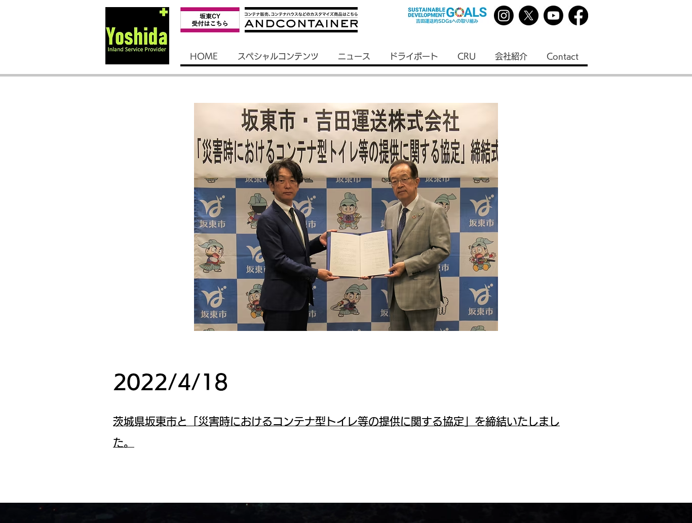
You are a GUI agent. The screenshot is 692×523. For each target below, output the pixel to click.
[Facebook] (578, 15)
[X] (529, 15)
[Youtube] (553, 15)
